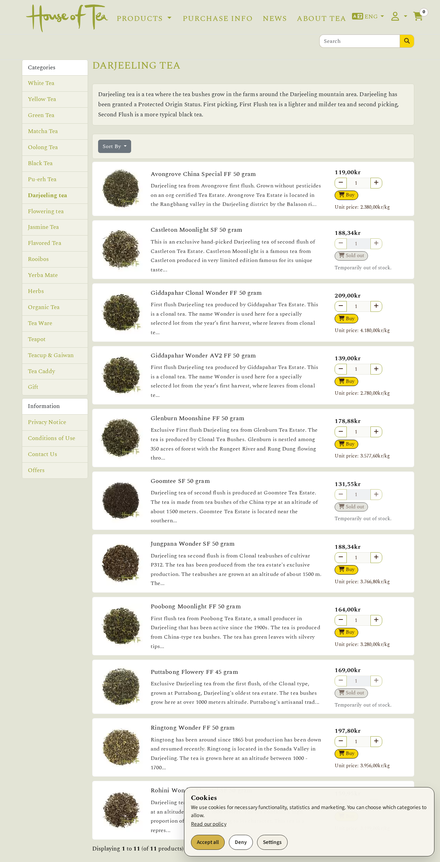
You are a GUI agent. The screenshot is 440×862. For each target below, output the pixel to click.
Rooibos (38, 259)
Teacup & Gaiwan (51, 355)
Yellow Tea (42, 99)
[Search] (407, 41)
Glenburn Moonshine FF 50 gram (197, 418)
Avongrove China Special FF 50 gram (203, 174)
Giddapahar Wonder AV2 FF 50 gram (203, 355)
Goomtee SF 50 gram (180, 481)
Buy (349, 195)
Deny (241, 842)
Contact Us (42, 454)
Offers (36, 470)
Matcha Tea (43, 131)
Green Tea (41, 115)
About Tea (321, 18)
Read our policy (208, 824)
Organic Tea (44, 307)
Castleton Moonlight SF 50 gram (196, 229)
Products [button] (141, 18)
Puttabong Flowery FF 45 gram (194, 672)
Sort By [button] (113, 146)
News (275, 18)
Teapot (37, 339)
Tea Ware (40, 323)
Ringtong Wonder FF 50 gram (193, 727)
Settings (272, 842)
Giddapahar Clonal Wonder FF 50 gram (206, 293)
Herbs (36, 291)
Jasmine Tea (43, 227)
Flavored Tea (44, 243)
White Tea (41, 83)
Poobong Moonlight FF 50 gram (196, 606)
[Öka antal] (376, 183)
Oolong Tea (43, 147)
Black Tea (40, 163)
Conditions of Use (51, 438)
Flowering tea (46, 211)
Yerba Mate (43, 275)
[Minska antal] (340, 183)
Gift (33, 387)
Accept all (208, 842)
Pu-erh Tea (42, 179)
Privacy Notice (47, 422)
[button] (368, 17)
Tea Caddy (41, 371)
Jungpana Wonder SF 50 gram (193, 543)
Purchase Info (218, 18)
